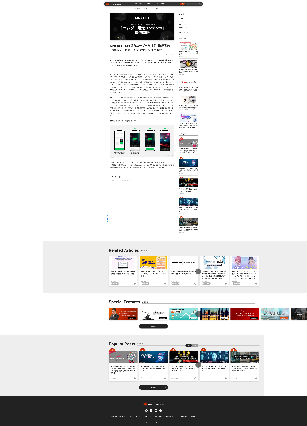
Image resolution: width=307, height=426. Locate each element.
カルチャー (182, 24)
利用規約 (193, 416)
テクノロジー (182, 27)
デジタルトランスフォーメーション (129, 180)
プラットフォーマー (184, 33)
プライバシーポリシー (171, 416)
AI (179, 30)
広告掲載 (183, 416)
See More (154, 326)
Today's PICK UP (170, 54)
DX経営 (181, 18)
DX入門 (181, 21)
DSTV (182, 3)
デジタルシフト (115, 180)
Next (198, 271)
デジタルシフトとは (135, 416)
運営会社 (147, 416)
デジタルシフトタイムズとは (118, 416)
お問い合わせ (158, 416)
